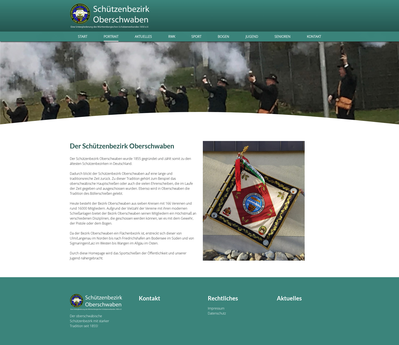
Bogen (223, 36)
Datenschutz (217, 313)
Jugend (252, 36)
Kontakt (314, 36)
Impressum (216, 308)
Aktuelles (143, 36)
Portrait (111, 36)
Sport (196, 36)
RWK (171, 36)
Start (82, 36)
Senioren (283, 36)
